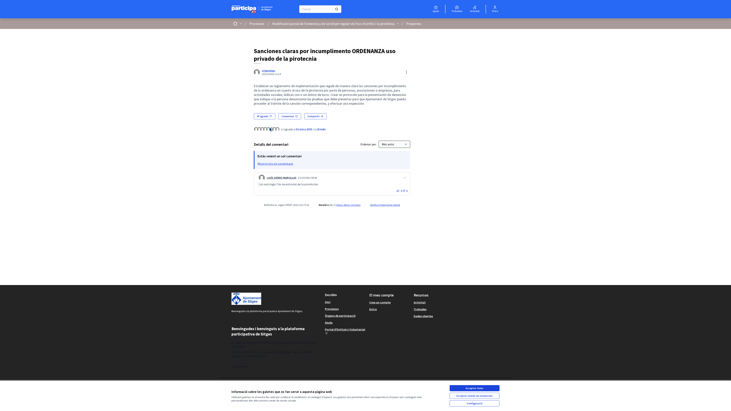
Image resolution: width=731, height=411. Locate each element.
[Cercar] (337, 9)
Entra (373, 309)
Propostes (413, 24)
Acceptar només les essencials (474, 395)
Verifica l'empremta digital (385, 205)
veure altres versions (348, 205)
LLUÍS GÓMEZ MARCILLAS (281, 177)
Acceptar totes (474, 388)
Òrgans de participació (340, 316)
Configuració (474, 403)
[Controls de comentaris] (405, 177)
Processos (256, 24)
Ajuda (329, 322)
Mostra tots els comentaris (275, 164)
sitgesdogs (268, 70)
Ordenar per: (368, 144)
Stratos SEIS (304, 129)
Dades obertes (423, 316)
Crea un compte (380, 302)
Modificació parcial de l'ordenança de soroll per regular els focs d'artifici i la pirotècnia (333, 24)
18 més (321, 129)
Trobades (420, 309)
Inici (327, 302)
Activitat (420, 302)
